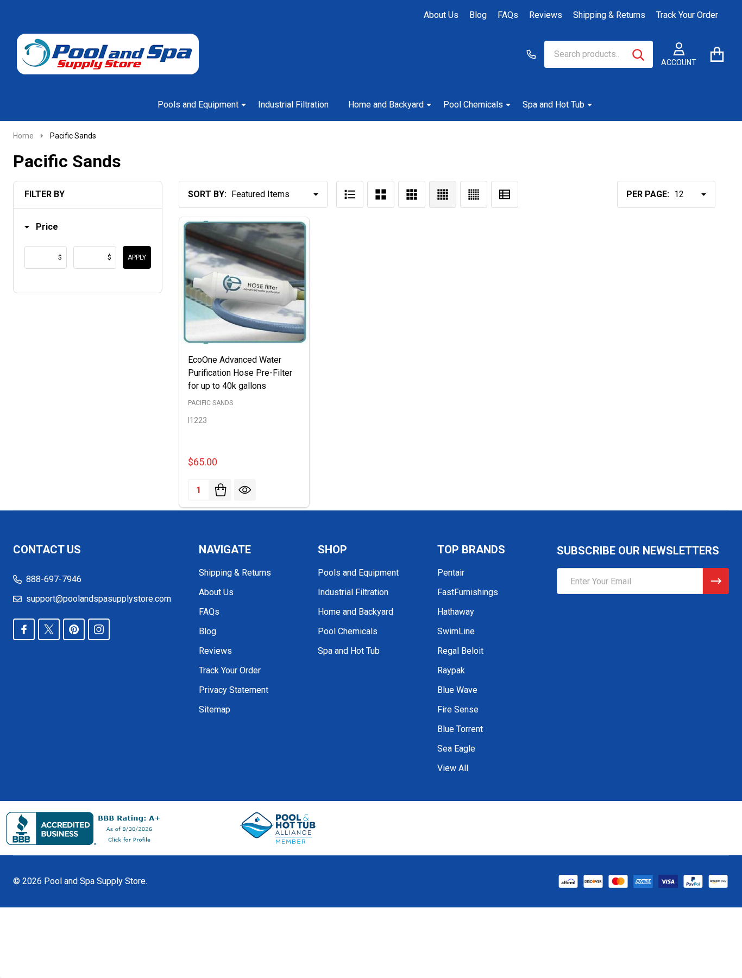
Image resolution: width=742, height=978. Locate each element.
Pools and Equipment (198, 104)
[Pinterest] (74, 629)
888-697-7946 (53, 579)
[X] (49, 629)
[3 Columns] (411, 194)
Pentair (450, 572)
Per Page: (647, 194)
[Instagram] (99, 629)
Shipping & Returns (609, 15)
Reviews (545, 15)
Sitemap (214, 709)
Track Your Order (687, 15)
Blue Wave (457, 690)
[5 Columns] (473, 194)
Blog (478, 15)
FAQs (508, 15)
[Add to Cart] (220, 490)
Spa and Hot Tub (553, 104)
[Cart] (717, 54)
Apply (137, 257)
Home (23, 135)
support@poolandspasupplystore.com (98, 599)
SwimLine (456, 631)
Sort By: (207, 194)
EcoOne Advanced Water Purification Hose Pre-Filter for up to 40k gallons (240, 373)
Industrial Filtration (293, 104)
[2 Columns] (380, 194)
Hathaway (455, 612)
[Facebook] (24, 629)
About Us (441, 15)
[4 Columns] (442, 194)
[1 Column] (349, 194)
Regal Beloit (460, 651)
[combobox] (598, 54)
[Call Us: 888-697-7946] (531, 54)
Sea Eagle (456, 748)
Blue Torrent (460, 729)
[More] (239, 105)
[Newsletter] (716, 581)
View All (452, 768)
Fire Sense (458, 709)
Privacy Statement (233, 690)
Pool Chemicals (473, 104)
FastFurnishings (467, 592)
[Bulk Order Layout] (504, 194)
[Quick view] (245, 490)
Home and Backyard (386, 104)
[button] (41, 227)
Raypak (451, 670)
